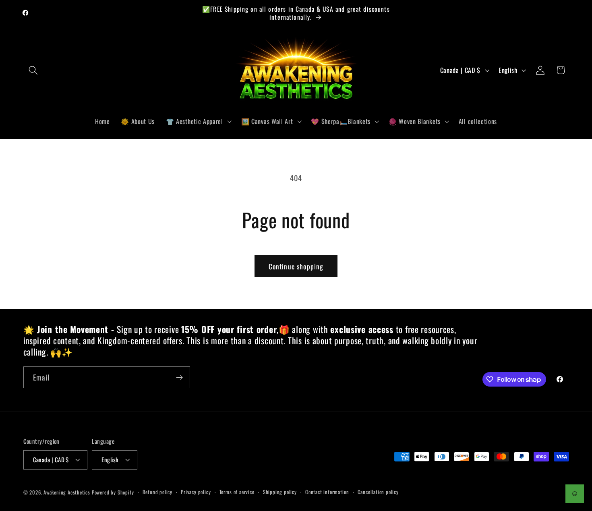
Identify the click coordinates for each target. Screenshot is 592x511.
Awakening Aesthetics (66, 492)
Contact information (327, 492)
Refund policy (157, 492)
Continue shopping (296, 266)
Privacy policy (196, 492)
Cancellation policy (378, 492)
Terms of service (237, 492)
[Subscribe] (179, 378)
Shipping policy (280, 492)
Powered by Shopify (113, 492)
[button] (33, 70)
